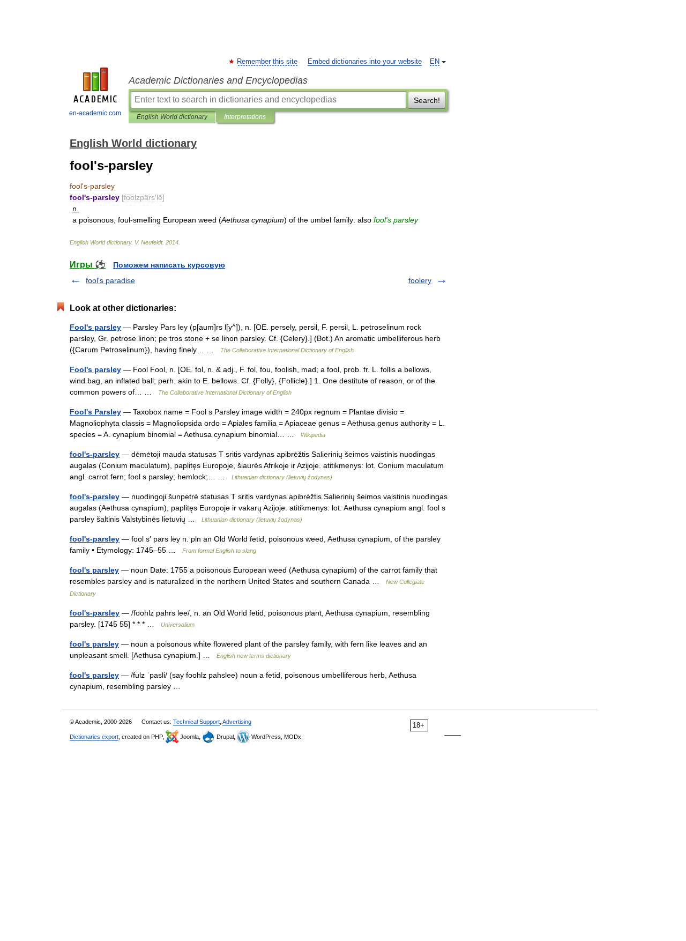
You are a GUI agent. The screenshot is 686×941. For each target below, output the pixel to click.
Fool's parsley (95, 327)
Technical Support (196, 721)
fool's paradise (110, 280)
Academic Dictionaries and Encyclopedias (218, 80)
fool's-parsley (95, 454)
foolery (419, 280)
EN (434, 61)
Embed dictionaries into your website (365, 61)
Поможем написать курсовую (169, 265)
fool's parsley (94, 570)
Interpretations (245, 117)
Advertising (236, 721)
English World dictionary (172, 117)
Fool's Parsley (95, 411)
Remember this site (267, 61)
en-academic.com (95, 113)
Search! (427, 100)
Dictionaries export (94, 736)
